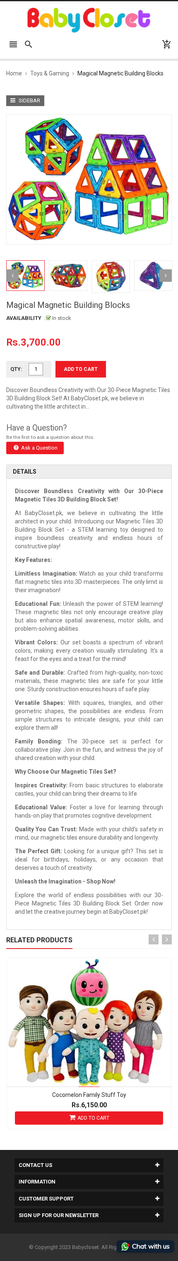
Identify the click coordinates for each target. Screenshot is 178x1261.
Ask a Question (39, 448)
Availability (23, 318)
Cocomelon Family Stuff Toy (89, 1095)
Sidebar (28, 100)
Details (24, 471)
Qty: (16, 369)
